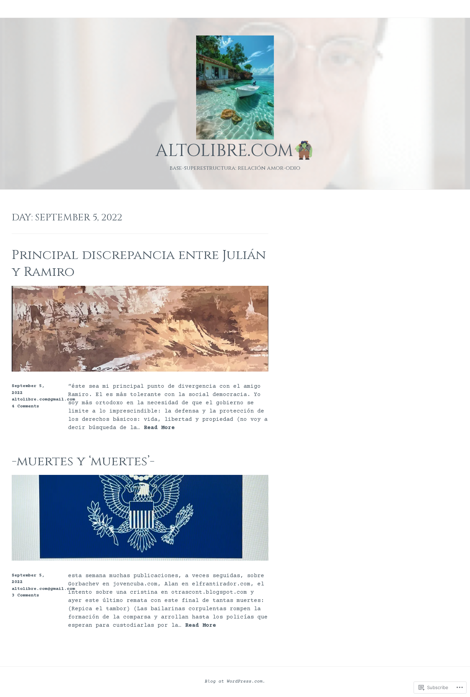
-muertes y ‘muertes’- (83, 461)
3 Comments (25, 595)
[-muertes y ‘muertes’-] (140, 559)
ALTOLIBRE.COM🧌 (235, 151)
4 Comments (25, 406)
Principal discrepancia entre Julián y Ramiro (139, 263)
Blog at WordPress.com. (235, 681)
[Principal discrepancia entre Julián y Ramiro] (140, 370)
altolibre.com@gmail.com (43, 399)
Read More (159, 428)
